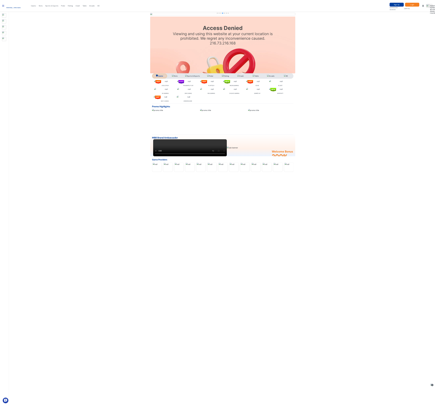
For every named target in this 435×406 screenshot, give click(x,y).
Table (85, 6)
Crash (78, 6)
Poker (63, 6)
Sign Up (397, 5)
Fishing (70, 6)
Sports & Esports (51, 6)
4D (98, 6)
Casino (33, 6)
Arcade (92, 6)
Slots (41, 6)
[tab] (159, 76)
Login (412, 5)
